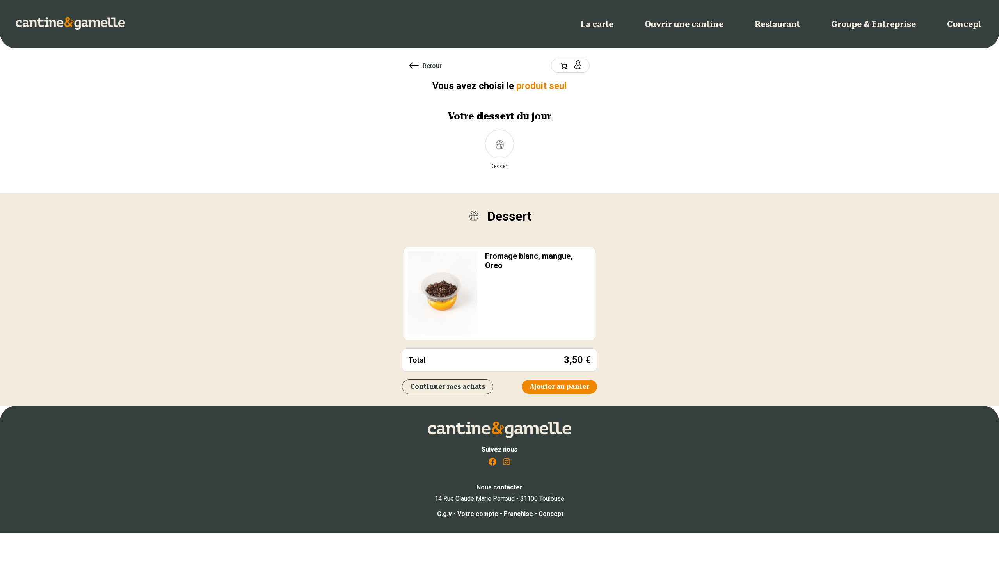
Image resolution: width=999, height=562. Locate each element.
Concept (551, 514)
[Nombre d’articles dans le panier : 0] (564, 66)
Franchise (519, 514)
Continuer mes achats (447, 386)
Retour (432, 65)
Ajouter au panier (559, 386)
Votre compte (478, 514)
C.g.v (444, 514)
